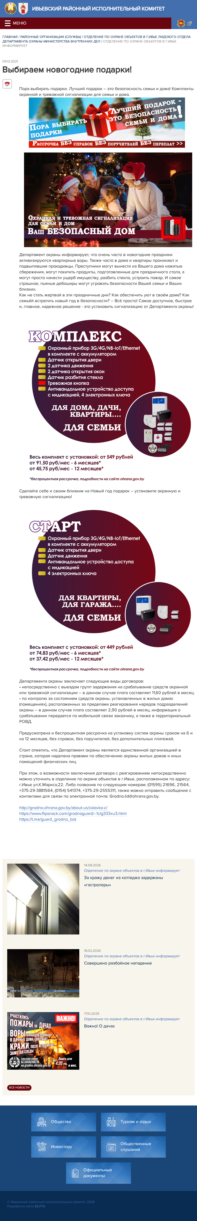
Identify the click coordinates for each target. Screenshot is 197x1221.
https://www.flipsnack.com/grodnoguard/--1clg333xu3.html (73, 813)
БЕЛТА (40, 1206)
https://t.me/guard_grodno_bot (47, 819)
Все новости (19, 1087)
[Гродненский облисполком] (184, 23)
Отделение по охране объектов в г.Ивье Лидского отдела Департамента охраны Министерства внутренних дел (96, 39)
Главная (10, 37)
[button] (8, 23)
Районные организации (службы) (50, 37)
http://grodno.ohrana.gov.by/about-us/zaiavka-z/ (63, 807)
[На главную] (11, 8)
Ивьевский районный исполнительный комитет (98, 9)
